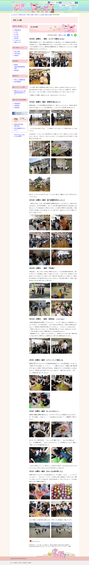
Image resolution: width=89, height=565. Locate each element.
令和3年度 (16, 105)
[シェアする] (68, 35)
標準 (60, 2)
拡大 (57, 2)
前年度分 (16, 38)
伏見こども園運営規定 (19, 79)
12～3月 (16, 36)
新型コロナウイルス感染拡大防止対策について (19, 92)
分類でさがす (22, 14)
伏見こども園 (48, 14)
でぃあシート (17, 40)
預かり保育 (17, 51)
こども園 (41, 14)
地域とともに (17, 42)
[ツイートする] (72, 35)
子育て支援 (18, 53)
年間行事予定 (17, 30)
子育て (36, 14)
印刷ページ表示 (62, 35)
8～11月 (16, 34)
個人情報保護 (17, 81)
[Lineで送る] (75, 35)
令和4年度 (16, 107)
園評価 (16, 64)
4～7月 (16, 32)
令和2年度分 (17, 103)
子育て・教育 (30, 14)
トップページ (14, 14)
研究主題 (16, 70)
